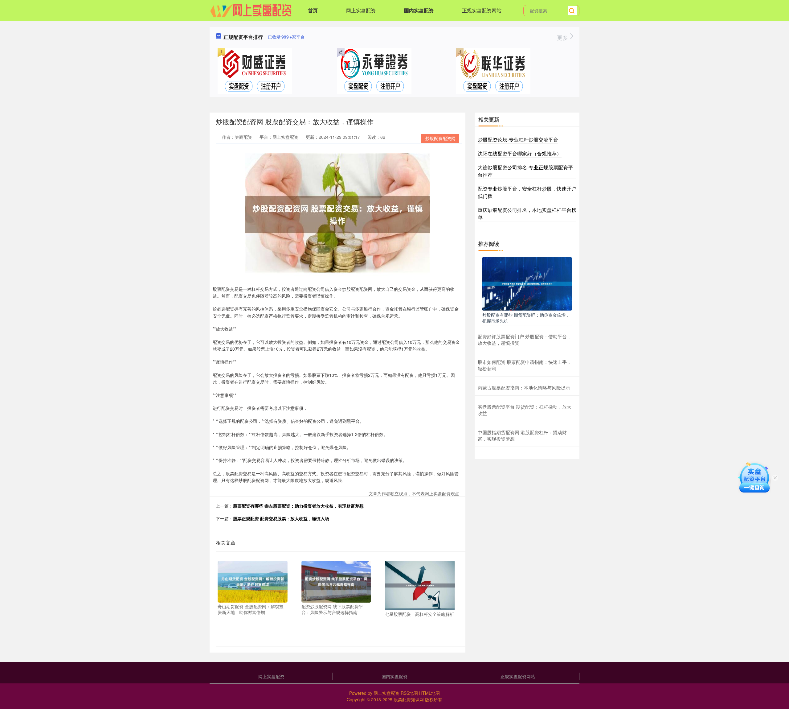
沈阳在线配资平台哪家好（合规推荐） (520, 153)
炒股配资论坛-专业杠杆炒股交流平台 (518, 139)
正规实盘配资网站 (481, 10)
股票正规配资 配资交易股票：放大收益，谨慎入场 (281, 518)
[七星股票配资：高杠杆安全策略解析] (420, 585)
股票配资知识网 (409, 699)
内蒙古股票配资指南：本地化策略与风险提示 (524, 387)
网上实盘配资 (361, 10)
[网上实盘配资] (251, 10)
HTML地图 (429, 693)
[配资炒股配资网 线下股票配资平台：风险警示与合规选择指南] (336, 581)
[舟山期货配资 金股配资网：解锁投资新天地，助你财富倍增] (253, 581)
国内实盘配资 (419, 10)
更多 (563, 37)
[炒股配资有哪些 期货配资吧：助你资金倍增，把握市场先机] (527, 283)
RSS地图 (409, 693)
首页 (313, 10)
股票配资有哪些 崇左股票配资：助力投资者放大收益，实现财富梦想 (298, 506)
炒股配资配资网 (440, 138)
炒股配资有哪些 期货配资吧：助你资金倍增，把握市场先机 (526, 318)
